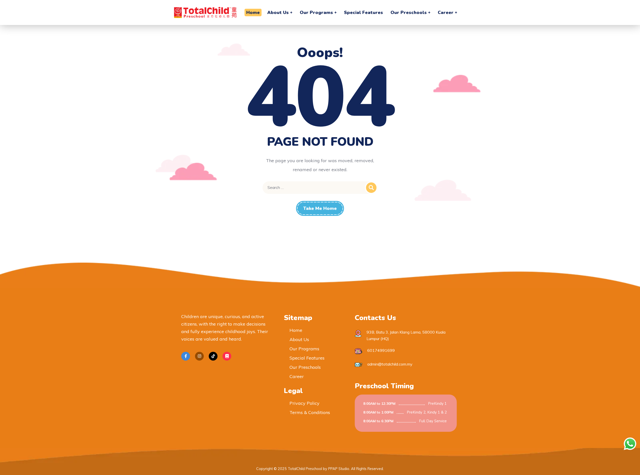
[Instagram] (199, 356)
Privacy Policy (305, 403)
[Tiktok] (213, 356)
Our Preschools (305, 367)
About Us (299, 339)
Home (296, 330)
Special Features (307, 358)
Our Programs (304, 349)
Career (297, 376)
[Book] (226, 356)
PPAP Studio (338, 469)
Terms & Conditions (310, 412)
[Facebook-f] (185, 356)
